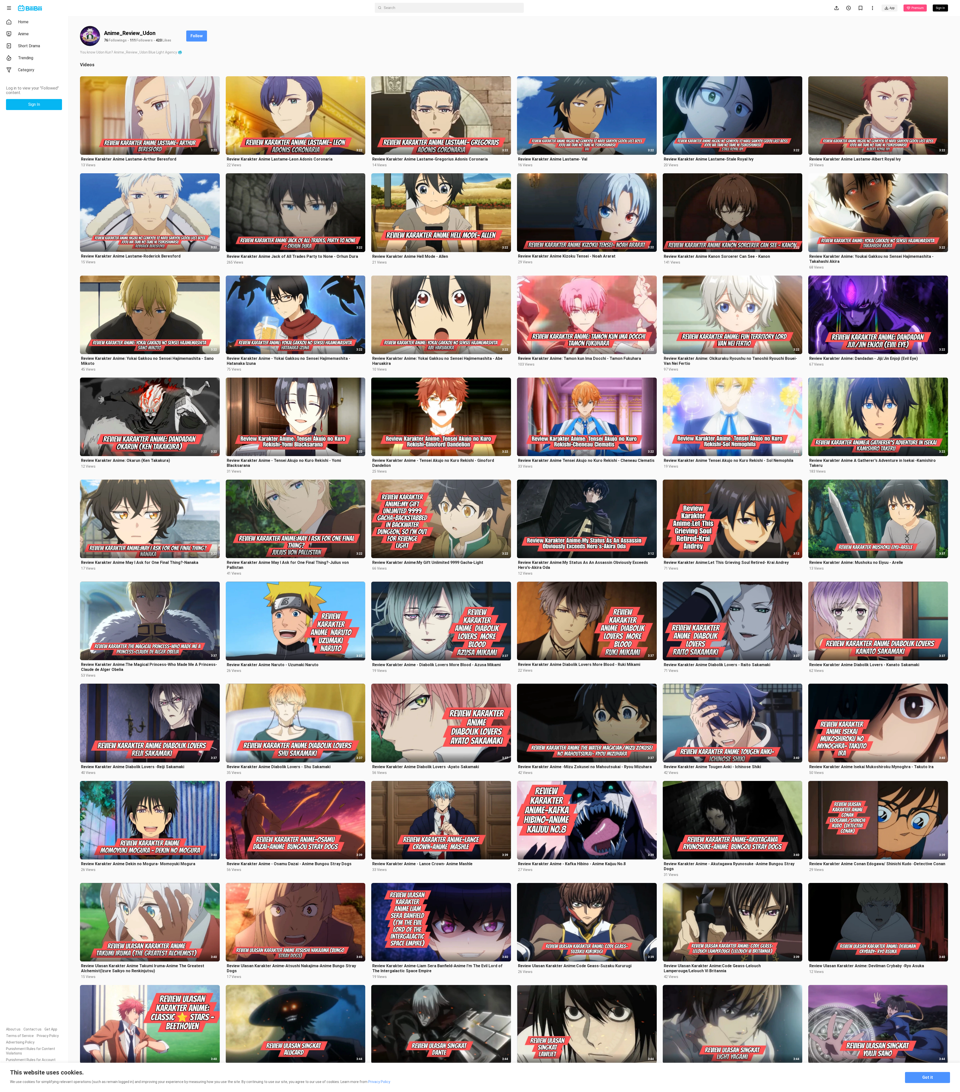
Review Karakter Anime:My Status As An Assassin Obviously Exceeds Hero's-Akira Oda (583, 565)
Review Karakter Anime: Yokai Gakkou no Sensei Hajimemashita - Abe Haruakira (437, 361)
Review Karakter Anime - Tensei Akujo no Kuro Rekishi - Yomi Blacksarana (284, 463)
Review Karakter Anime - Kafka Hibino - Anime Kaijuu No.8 (572, 863)
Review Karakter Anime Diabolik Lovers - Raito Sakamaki (717, 664)
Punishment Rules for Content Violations (30, 1051)
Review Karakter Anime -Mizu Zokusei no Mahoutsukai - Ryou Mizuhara (585, 766)
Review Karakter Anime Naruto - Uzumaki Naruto (272, 664)
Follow (196, 36)
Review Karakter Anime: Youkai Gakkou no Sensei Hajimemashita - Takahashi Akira (871, 259)
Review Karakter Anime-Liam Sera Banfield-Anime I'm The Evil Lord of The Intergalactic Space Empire (437, 968)
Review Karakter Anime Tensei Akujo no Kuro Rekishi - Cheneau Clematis (586, 460)
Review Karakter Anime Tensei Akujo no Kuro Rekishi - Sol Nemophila (728, 460)
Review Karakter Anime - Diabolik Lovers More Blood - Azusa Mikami (436, 664)
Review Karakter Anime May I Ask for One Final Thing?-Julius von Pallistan (288, 565)
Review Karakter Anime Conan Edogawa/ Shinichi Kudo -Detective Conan (877, 863)
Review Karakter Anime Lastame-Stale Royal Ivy (709, 159)
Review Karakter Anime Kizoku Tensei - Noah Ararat (567, 256)
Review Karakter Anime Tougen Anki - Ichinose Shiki (712, 766)
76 (106, 40)
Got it (927, 1077)
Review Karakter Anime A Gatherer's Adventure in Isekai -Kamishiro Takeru (872, 463)
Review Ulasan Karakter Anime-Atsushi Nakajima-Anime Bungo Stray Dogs (291, 968)
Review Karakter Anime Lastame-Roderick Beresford (130, 256)
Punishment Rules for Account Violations (31, 1062)
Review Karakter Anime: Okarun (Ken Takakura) (125, 460)
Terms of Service (20, 1036)
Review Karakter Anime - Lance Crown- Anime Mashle (422, 863)
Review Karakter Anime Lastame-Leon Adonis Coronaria (279, 159)
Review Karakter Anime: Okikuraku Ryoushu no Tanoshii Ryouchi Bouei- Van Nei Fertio (730, 361)
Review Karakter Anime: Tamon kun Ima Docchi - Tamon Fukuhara (579, 358)
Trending (25, 58)
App (892, 8)
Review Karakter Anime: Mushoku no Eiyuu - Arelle (856, 562)
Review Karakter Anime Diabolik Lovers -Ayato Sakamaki (425, 766)
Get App (50, 1029)
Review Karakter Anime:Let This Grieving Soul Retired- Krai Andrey (726, 562)
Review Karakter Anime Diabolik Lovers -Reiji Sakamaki (132, 766)
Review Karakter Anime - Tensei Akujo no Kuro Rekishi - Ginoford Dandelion (433, 463)
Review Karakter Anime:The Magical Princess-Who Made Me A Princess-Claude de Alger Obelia (149, 667)
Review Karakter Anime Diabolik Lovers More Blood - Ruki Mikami (579, 664)
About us (13, 1029)
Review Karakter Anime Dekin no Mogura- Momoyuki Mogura (138, 863)
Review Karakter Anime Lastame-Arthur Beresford (128, 159)
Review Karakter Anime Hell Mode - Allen (410, 256)
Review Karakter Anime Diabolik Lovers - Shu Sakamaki (278, 766)
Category (26, 70)
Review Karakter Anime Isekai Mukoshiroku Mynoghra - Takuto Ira (871, 766)
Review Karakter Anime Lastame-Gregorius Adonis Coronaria (430, 159)
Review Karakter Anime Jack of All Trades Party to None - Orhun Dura (292, 256)
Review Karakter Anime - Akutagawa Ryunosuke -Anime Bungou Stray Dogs (729, 866)
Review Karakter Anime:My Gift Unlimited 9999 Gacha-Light (427, 562)
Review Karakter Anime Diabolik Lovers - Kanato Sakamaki (864, 664)
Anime (23, 34)
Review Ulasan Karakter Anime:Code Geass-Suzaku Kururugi (575, 965)
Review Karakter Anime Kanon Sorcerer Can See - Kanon (717, 256)
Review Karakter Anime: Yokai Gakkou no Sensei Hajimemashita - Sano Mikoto (147, 361)
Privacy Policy (48, 1036)
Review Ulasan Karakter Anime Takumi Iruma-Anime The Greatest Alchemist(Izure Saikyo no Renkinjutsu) (142, 968)
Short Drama (29, 46)
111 (133, 40)
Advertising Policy (20, 1042)
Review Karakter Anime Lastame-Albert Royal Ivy (855, 159)
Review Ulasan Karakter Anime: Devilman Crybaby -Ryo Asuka (866, 965)
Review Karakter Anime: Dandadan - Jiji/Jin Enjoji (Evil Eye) (863, 358)
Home (23, 22)
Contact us (33, 1029)
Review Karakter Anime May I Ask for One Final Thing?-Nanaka (139, 562)
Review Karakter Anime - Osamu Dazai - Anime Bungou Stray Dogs (289, 863)
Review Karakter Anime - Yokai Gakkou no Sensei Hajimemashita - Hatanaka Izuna (288, 361)
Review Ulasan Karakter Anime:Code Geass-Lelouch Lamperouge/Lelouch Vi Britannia (712, 968)
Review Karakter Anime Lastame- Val (552, 159)
